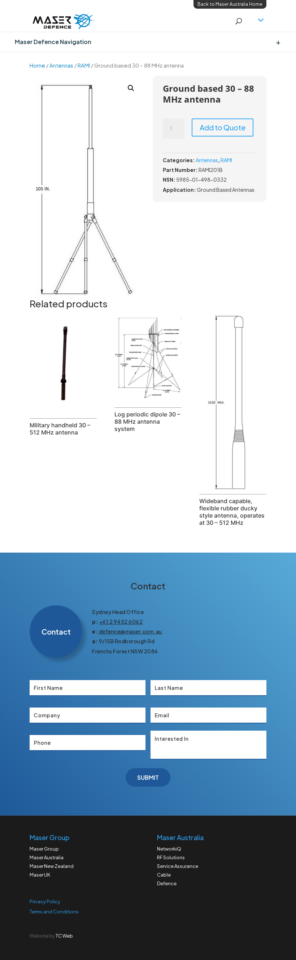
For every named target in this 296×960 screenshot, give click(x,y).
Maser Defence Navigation (53, 42)
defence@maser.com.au (130, 631)
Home (37, 65)
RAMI (84, 65)
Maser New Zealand (52, 866)
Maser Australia (47, 857)
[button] (131, 88)
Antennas (61, 65)
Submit (148, 777)
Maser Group (44, 849)
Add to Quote (222, 127)
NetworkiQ (169, 849)
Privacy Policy (45, 901)
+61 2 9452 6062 (121, 621)
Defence (167, 883)
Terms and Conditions (54, 911)
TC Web (64, 936)
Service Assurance (177, 866)
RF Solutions (171, 857)
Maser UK (40, 875)
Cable (164, 875)
